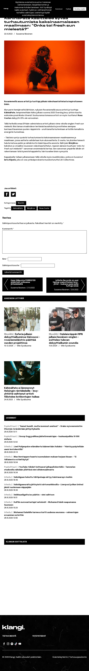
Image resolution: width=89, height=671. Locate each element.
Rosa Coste (44, 208)
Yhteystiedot (39, 636)
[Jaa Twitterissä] (13, 194)
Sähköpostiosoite (11, 266)
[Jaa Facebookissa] (6, 194)
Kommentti (8, 229)
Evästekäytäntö (60, 657)
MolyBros (31, 208)
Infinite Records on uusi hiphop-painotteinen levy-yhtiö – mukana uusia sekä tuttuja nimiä (65, 285)
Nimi (4, 259)
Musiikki (21, 203)
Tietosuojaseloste (78, 657)
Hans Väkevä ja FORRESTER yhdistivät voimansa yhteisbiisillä (23, 284)
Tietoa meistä (9, 636)
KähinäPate (18, 208)
